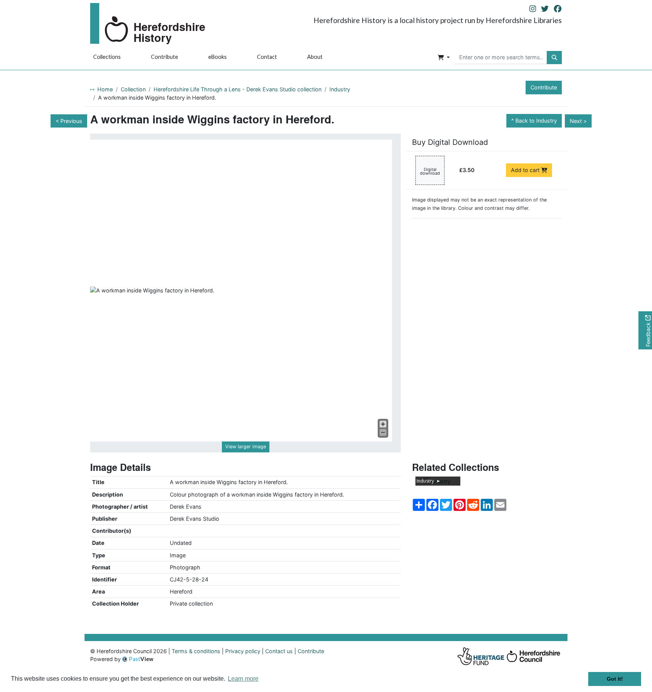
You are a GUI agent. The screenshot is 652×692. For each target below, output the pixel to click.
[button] (444, 58)
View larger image (245, 446)
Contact (267, 57)
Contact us (279, 651)
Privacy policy (242, 651)
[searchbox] (501, 58)
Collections (107, 57)
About (315, 57)
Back (536, 120)
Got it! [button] (615, 679)
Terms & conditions (196, 651)
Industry (339, 89)
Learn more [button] (243, 678)
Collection (133, 89)
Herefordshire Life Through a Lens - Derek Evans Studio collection (237, 89)
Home (105, 89)
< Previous (68, 121)
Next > (578, 121)
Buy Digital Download (450, 142)
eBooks (217, 57)
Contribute (164, 57)
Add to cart (526, 170)
